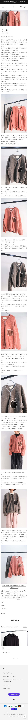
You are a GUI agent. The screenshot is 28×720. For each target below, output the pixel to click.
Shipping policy (22, 714)
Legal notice (10, 716)
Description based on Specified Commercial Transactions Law (13, 680)
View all (25, 627)
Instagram (3, 608)
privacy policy (6, 688)
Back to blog (15, 620)
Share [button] (4, 613)
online (2, 605)
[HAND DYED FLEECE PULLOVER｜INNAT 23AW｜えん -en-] (14, 583)
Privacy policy (7, 714)
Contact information (18, 716)
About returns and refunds (9, 676)
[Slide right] (17, 658)
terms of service (6, 685)
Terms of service (14, 714)
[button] (3, 6)
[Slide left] (10, 658)
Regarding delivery (7, 672)
